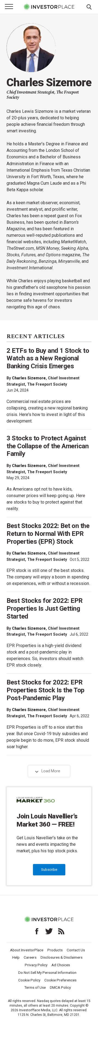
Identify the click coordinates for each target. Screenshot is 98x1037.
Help (16, 957)
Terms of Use (35, 987)
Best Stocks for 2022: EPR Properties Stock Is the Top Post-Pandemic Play (45, 690)
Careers (30, 957)
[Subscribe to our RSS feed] (61, 931)
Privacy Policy (36, 965)
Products (55, 950)
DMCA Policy (60, 987)
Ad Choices (60, 965)
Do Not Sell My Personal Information (47, 972)
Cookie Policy (29, 980)
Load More (50, 771)
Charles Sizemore (29, 378)
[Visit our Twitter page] (49, 931)
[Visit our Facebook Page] (37, 931)
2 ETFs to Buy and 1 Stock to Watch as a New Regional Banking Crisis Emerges (48, 358)
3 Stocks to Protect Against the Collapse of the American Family (47, 446)
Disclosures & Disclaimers (61, 957)
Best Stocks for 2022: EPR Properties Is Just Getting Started (45, 608)
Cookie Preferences (60, 980)
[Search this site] (89, 6)
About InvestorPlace (26, 950)
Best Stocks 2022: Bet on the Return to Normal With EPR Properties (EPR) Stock (48, 533)
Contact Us (76, 950)
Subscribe (49, 870)
